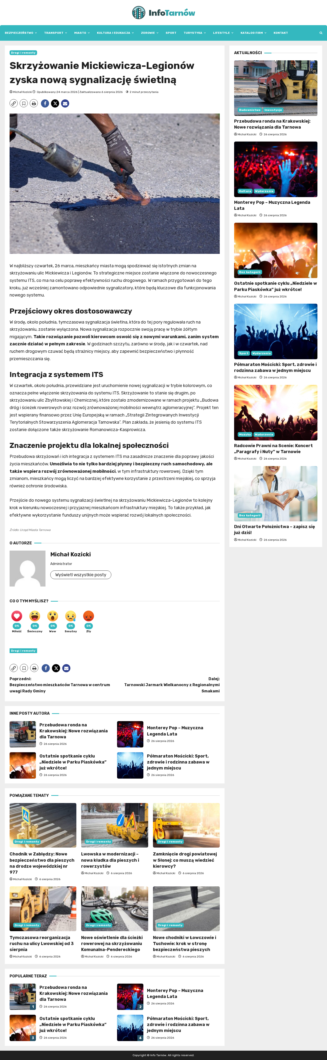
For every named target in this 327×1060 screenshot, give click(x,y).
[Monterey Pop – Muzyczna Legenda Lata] (275, 169)
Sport (171, 32)
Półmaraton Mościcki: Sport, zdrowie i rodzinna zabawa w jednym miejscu (130, 765)
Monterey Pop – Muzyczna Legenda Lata (130, 734)
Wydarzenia (264, 191)
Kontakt (281, 32)
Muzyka (245, 434)
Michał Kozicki (22, 92)
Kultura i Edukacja (113, 32)
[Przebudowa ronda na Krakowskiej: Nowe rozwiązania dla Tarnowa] (275, 88)
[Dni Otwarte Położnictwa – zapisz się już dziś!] (275, 494)
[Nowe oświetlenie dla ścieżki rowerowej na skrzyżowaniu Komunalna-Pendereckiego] (114, 908)
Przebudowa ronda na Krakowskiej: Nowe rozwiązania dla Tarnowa (23, 734)
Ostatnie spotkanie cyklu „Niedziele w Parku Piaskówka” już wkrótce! (23, 765)
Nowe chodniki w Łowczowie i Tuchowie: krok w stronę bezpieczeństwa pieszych (184, 943)
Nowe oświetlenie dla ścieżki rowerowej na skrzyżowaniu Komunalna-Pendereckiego (112, 943)
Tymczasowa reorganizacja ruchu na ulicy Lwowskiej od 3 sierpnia (42, 943)
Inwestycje (273, 110)
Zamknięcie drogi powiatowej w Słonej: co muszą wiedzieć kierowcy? (185, 860)
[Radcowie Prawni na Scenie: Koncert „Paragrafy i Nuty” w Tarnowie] (275, 412)
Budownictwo (249, 110)
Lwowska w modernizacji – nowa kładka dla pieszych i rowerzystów (110, 860)
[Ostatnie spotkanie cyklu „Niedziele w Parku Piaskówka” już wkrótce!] (275, 250)
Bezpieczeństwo (19, 32)
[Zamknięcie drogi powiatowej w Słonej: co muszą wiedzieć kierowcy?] (186, 825)
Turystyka (193, 32)
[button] (321, 33)
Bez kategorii (249, 272)
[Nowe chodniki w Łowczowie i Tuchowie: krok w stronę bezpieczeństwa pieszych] (186, 908)
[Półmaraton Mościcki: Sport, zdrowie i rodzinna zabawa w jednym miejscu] (275, 331)
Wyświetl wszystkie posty (80, 574)
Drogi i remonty (23, 52)
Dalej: (172, 685)
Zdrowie (148, 32)
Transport (53, 32)
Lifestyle (221, 32)
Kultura (245, 191)
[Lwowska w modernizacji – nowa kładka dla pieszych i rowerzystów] (114, 825)
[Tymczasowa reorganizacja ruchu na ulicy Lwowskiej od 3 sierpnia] (43, 908)
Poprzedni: (60, 685)
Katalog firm (252, 32)
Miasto (80, 32)
